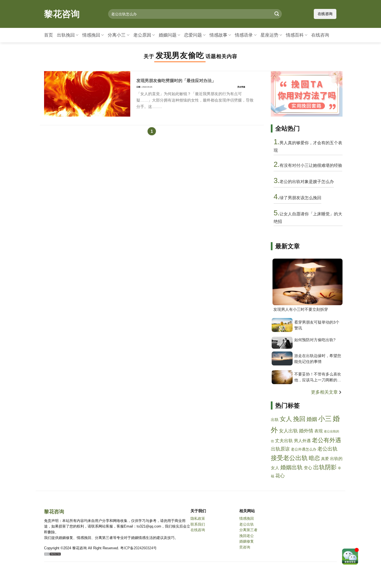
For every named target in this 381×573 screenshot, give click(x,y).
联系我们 (198, 524)
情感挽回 (91, 35)
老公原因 (142, 35)
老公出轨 (327, 449)
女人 (286, 419)
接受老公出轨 (289, 457)
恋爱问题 (193, 35)
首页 (48, 35)
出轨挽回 (66, 35)
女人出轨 (288, 431)
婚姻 (312, 419)
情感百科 (295, 35)
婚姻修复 (246, 541)
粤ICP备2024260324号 (138, 548)
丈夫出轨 (284, 440)
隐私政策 (198, 518)
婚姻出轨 (291, 467)
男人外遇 (302, 441)
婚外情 (306, 431)
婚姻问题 (168, 35)
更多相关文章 (325, 392)
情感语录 (244, 35)
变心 (308, 467)
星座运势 (269, 35)
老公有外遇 (326, 440)
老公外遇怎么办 (303, 449)
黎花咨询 (62, 13)
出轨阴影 (325, 467)
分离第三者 (248, 530)
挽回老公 (246, 536)
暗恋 (314, 458)
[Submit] (276, 14)
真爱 (325, 459)
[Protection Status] (52, 554)
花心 (280, 475)
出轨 (275, 420)
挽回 (299, 418)
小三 (325, 418)
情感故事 (218, 35)
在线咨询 (320, 35)
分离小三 (117, 35)
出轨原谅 (280, 449)
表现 (318, 431)
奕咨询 (244, 547)
